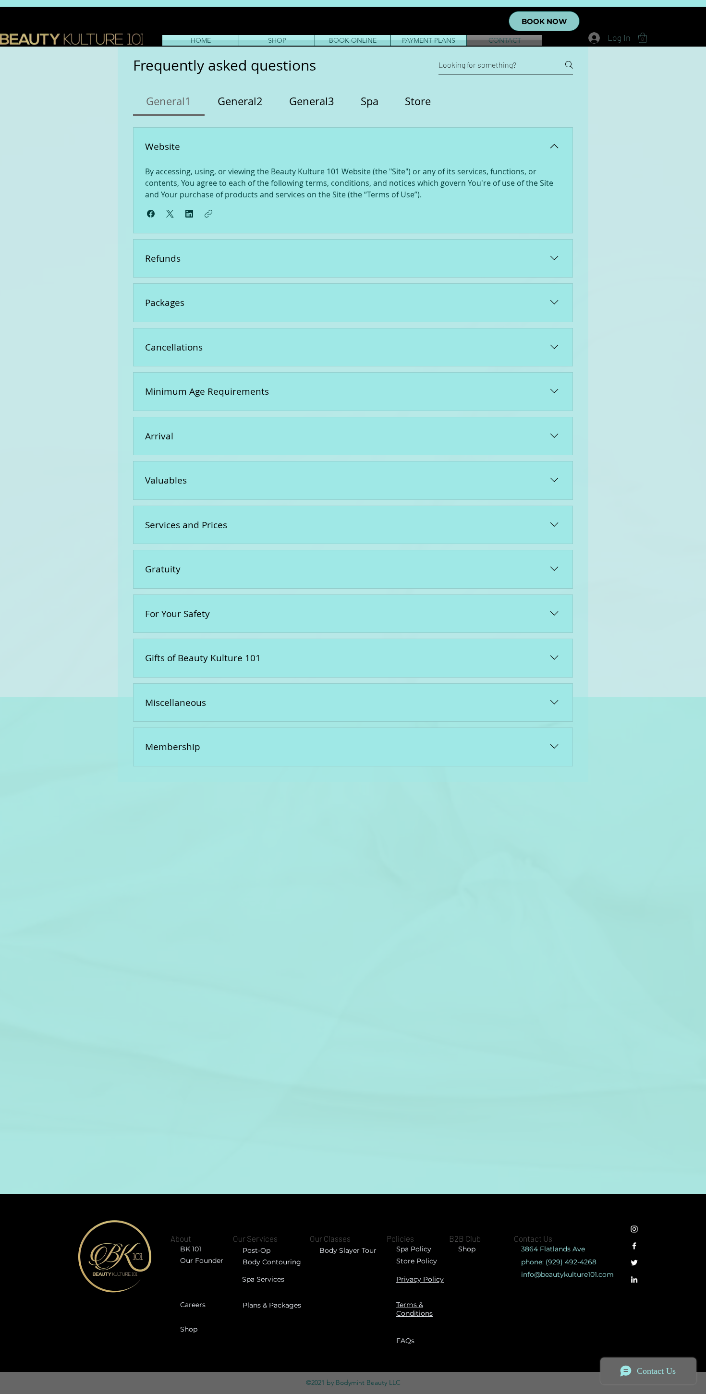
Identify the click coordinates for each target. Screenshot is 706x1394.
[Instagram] (634, 1229)
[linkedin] (634, 1279)
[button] (642, 38)
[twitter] (634, 1262)
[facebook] (634, 1245)
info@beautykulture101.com (567, 1274)
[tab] (169, 101)
